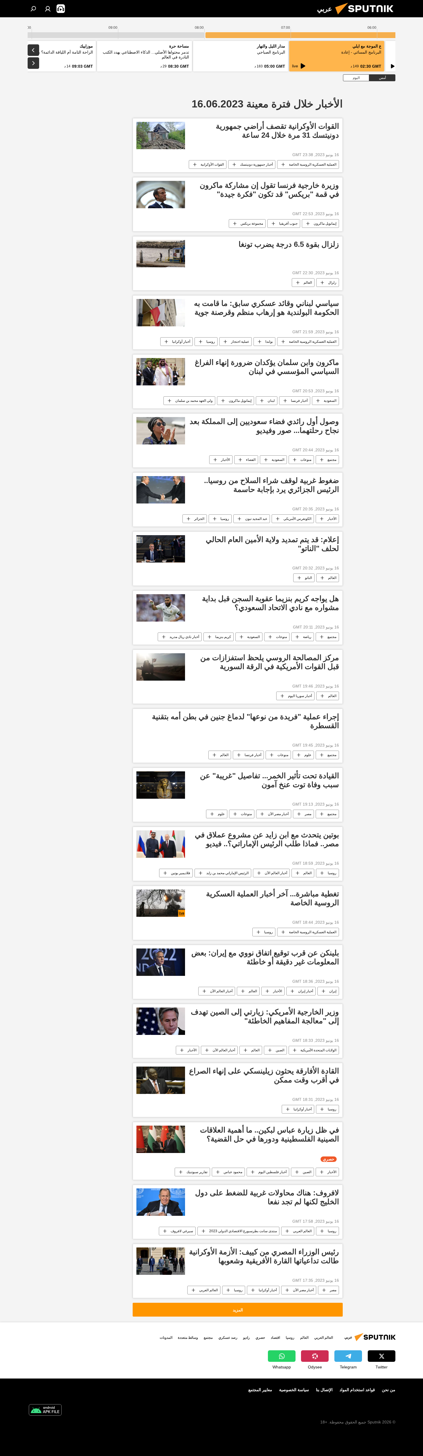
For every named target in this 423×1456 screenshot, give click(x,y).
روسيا (210, 342)
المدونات (166, 1338)
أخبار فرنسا (299, 401)
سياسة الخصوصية (294, 1389)
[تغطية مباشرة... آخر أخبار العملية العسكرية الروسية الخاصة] (160, 903)
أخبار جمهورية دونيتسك (256, 164)
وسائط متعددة (188, 1338)
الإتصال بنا (324, 1389)
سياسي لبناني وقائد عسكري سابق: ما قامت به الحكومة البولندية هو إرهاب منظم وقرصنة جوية (266, 308)
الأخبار (225, 460)
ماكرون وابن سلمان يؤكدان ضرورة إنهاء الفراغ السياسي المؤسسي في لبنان (267, 367)
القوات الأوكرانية (212, 164)
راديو (246, 1338)
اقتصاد (275, 1338)
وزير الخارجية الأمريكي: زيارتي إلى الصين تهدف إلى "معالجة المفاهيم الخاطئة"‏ (265, 1016)
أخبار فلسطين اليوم (272, 1172)
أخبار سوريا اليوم (300, 696)
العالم (308, 283)
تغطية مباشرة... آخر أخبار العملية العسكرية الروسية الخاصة (272, 898)
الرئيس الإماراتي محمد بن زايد (227, 873)
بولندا (269, 342)
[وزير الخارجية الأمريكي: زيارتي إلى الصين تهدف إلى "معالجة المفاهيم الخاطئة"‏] (160, 1021)
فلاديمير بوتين (180, 873)
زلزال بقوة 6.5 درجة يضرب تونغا (289, 244)
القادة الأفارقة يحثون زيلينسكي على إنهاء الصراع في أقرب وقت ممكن (264, 1075)
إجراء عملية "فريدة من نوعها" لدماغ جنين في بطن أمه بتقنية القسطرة (245, 721)
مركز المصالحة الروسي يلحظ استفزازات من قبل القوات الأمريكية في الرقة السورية (269, 662)
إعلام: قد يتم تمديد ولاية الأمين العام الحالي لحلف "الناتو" (272, 544)
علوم (307, 755)
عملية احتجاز (240, 342)
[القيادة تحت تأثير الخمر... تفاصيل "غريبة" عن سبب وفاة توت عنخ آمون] (160, 785)
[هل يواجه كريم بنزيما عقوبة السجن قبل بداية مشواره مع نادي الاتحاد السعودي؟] (160, 608)
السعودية (330, 401)
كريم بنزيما (223, 637)
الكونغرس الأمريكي (297, 519)
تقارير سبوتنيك (196, 1172)
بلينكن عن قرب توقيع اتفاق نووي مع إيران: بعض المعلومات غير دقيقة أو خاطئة (265, 957)
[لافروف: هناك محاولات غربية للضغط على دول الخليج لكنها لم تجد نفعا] (160, 1202)
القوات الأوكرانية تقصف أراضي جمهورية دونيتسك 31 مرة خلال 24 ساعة (277, 130)
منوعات (305, 460)
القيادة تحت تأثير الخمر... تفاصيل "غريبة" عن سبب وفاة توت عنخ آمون (269, 780)
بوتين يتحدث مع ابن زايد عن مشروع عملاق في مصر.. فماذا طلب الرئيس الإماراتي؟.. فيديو (267, 839)
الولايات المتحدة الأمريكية (318, 1050)
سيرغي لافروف (182, 1231)
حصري (260, 1338)
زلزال (332, 283)
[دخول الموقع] (48, 8)
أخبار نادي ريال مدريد (184, 637)
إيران (332, 991)
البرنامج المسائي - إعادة (361, 52)
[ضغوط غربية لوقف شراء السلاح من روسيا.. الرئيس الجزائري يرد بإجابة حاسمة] (160, 489)
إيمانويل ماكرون (325, 223)
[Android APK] (45, 1410)
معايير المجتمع (260, 1389)
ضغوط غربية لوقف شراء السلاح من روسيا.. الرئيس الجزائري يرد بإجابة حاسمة (271, 485)
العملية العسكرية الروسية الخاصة (312, 164)
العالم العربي (302, 1231)
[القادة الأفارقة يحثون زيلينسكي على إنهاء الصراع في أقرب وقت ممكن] (160, 1080)
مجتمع (331, 460)
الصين (280, 1050)
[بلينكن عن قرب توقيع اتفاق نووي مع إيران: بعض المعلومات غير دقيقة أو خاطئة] (160, 962)
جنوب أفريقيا (288, 223)
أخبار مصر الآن (278, 814)
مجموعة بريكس (252, 223)
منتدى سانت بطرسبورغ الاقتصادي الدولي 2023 (243, 1231)
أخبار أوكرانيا (181, 342)
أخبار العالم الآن (276, 873)
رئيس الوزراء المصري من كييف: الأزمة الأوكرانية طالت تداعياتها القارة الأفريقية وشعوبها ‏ (264, 1256)
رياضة (307, 637)
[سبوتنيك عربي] (366, 16)
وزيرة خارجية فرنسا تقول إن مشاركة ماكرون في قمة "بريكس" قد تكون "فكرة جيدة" (269, 189)
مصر (308, 814)
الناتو (308, 578)
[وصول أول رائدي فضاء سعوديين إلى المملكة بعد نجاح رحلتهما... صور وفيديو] (160, 430)
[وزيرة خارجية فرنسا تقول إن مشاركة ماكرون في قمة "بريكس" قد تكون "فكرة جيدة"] (160, 194)
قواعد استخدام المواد (357, 1389)
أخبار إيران (305, 991)
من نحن (388, 1389)
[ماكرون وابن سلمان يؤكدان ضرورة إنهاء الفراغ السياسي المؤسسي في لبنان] (160, 371)
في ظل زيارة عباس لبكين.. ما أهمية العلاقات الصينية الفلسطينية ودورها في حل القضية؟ (269, 1134)
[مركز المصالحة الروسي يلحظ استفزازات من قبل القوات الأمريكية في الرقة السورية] (160, 667)
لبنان (271, 401)
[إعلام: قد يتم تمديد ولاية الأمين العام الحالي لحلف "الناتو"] (160, 549)
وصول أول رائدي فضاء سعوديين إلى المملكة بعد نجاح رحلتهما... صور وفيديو (264, 426)
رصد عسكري (227, 1338)
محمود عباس (233, 1172)
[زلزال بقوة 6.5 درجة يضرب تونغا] (160, 253)
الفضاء (251, 460)
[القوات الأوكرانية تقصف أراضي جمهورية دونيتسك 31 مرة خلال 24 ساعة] (160, 135)
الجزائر (199, 519)
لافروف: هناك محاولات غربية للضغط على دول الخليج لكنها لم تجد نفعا (267, 1197)
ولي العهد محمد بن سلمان (194, 401)
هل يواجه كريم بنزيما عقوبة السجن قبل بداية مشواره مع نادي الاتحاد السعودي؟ (270, 603)
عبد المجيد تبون (256, 519)
